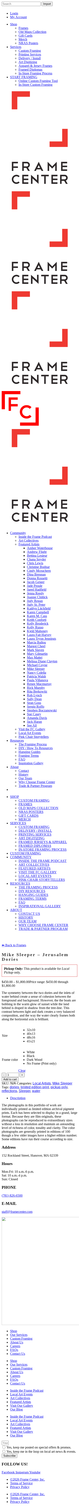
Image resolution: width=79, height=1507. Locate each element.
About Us (16, 1342)
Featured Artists (20, 1402)
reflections (9, 1091)
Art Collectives (20, 1398)
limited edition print (35, 1087)
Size (5, 1035)
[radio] (41, 1030)
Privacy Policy (19, 1487)
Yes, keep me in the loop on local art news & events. (41, 1451)
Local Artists (42, 1083)
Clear (21, 1070)
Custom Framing (21, 1338)
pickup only (59, 1087)
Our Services (18, 1335)
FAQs (14, 1350)
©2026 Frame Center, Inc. (27, 1479)
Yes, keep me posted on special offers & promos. (39, 1447)
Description (17, 1098)
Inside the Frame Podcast (26, 1390)
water (36, 1091)
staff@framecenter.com (17, 1211)
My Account (18, 17)
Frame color (10, 1059)
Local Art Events (21, 1394)
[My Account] (64, 10)
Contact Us (17, 1353)
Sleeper (24, 1091)
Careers (15, 1346)
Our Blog (16, 1409)
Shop (13, 1331)
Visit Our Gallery (21, 1405)
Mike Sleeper (62, 1083)
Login (14, 13)
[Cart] (72, 10)
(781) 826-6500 (12, 1195)
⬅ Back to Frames (14, 945)
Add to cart (10, 1079)
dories (14, 1087)
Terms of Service (21, 1483)
